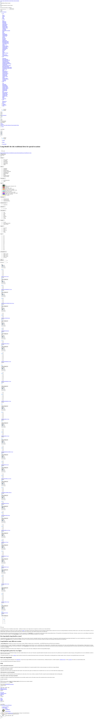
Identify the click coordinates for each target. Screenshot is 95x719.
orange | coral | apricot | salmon (9, 189)
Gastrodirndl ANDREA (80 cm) (6, 492)
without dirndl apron (7, 200)
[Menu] (1, 10)
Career (1, 700)
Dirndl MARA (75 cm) (5, 556)
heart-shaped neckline (7, 223)
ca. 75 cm (5, 208)
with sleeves (5, 204)
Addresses (9, 125)
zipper (4, 181)
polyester (5, 216)
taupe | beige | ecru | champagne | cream (11, 190)
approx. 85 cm (6, 255)
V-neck (5, 222)
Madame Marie (6, 173)
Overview (2, 125)
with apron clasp (6, 198)
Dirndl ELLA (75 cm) (4, 542)
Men (3, 56)
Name (4, 164)
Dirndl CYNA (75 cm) (5, 276)
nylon (4, 215)
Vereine (1, 699)
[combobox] (5, 9)
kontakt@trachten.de (3, 689)
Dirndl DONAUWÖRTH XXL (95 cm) (7, 303)
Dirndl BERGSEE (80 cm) (5, 515)
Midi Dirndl (6, 152)
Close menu (4, 121)
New (3, 13)
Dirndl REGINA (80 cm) (5, 343)
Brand (2, 166)
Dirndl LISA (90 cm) (4, 612)
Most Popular (6, 161)
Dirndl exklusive (14, 152)
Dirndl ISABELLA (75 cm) (5, 530)
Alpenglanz (5, 168)
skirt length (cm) (3, 251)
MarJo (5, 174)
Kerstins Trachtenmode (7, 171)
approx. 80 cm (6, 254)
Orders (18, 125)
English (5, 110)
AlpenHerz (5, 169)
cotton (4, 213)
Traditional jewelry (62, 659)
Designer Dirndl (23, 152)
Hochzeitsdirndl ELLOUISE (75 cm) (7, 451)
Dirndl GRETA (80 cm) (5, 330)
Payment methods (14, 125)
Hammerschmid (6, 170)
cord (4, 212)
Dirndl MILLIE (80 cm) (5, 503)
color (1, 183)
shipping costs (10, 716)
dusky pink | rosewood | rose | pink (10, 192)
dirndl (23, 630)
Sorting (2, 157)
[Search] (11, 9)
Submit (11, 682)
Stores (3, 105)
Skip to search (9, 0)
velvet (4, 217)
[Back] (0, 127)
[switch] (3, 715)
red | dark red (7, 187)
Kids (3, 81)
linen (4, 214)
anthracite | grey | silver (8, 188)
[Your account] (1, 119)
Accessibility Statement (6, 712)
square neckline (6, 224)
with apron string (6, 199)
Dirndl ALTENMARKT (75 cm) (6, 289)
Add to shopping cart (5, 279)
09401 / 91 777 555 (3, 688)
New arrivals (6, 159)
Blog (1, 695)
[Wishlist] (1, 118)
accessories (70, 659)
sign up (2, 124)
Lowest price (6, 162)
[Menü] (5, 709)
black (5, 185)
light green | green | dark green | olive (10, 186)
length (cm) (2, 206)
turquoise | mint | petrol (8, 191)
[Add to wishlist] (3, 266)
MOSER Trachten (6, 175)
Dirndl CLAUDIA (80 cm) (5, 318)
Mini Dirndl (2, 152)
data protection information (9, 684)
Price (1, 259)
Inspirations (2, 694)
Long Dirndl (10, 152)
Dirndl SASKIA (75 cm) (5, 419)
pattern (2, 226)
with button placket (7, 180)
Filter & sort (3, 154)
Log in (1, 123)
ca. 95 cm (5, 257)
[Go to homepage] (3, 11)
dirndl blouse (18, 659)
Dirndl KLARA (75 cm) (5, 601)
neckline (2, 220)
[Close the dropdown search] (13, 9)
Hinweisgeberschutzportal (6, 714)
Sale (3, 103)
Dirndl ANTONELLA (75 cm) (6, 478)
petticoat (14, 655)
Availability (5, 160)
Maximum (4, 262)
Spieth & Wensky (6, 176)
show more (2, 627)
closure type (3, 178)
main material (3, 210)
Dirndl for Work (28, 152)
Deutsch (5, 109)
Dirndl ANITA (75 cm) (5, 464)
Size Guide (2, 692)
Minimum (3, 260)
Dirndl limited (19, 152)
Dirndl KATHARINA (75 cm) (6, 361)
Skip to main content (3, 0)
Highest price (6, 163)
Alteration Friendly (3, 693)
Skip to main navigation (15, 0)
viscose (5, 218)
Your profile (6, 125)
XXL (3, 99)
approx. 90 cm (6, 256)
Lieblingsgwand (6, 172)
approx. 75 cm (6, 253)
